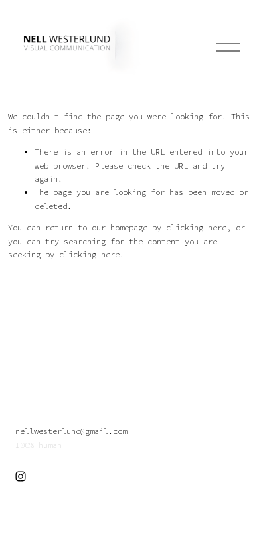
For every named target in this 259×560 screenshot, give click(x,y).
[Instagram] (20, 476)
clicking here (196, 227)
